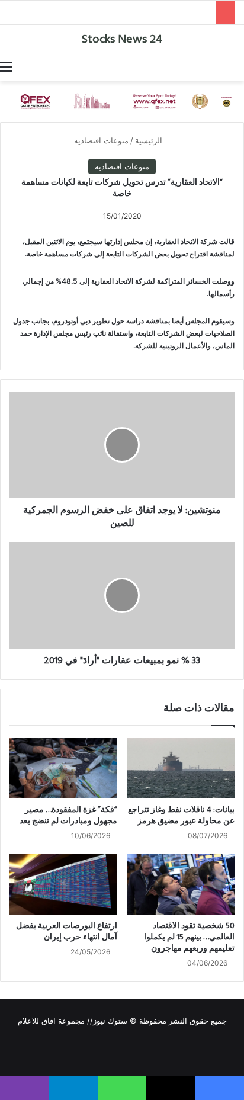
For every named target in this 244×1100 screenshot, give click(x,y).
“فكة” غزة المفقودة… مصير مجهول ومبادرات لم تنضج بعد (68, 815)
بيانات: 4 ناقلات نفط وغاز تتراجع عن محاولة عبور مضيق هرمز (181, 815)
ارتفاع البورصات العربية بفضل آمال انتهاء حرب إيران (66, 931)
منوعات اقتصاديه (101, 140)
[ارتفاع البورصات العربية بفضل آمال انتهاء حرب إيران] (63, 884)
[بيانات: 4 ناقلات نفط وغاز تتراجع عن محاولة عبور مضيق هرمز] (181, 768)
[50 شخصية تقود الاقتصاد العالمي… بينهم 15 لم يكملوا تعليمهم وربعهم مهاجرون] (181, 884)
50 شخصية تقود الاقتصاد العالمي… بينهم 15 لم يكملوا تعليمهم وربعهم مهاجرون (189, 937)
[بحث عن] (238, 66)
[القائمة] (6, 66)
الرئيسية (150, 140)
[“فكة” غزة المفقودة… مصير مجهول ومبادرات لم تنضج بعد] (63, 768)
